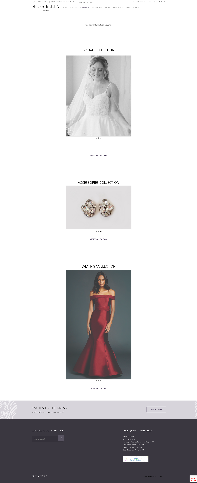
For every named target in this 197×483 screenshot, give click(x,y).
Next (134, 98)
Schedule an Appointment (138, 1)
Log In (142, 476)
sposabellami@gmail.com (86, 2)
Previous (63, 98)
